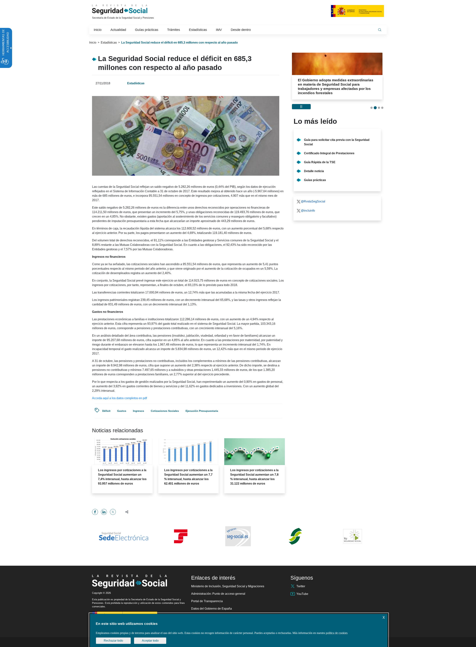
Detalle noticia (314, 166)
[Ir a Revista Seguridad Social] (126, 9)
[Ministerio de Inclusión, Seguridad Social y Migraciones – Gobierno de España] (357, 10)
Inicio (92, 42)
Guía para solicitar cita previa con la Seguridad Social (336, 137)
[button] (125, 512)
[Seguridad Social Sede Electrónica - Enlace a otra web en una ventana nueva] (123, 536)
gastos (121, 410)
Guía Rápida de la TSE (319, 157)
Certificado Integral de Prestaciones (329, 148)
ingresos (138, 410)
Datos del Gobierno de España (211, 608)
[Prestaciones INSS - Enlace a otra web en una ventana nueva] (295, 536)
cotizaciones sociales (165, 410)
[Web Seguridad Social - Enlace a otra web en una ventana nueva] (238, 536)
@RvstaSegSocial (313, 197)
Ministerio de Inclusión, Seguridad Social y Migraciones (227, 586)
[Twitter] (113, 512)
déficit (106, 410)
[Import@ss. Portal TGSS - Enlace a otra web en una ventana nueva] (180, 536)
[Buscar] (379, 30)
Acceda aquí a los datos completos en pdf (119, 398)
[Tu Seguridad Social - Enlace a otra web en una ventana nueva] (352, 536)
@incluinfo (308, 206)
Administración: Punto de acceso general (218, 593)
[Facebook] (95, 512)
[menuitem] (97, 29)
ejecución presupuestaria (202, 410)
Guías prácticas (315, 175)
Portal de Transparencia (207, 601)
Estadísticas (109, 42)
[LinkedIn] (104, 512)
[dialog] (238, 630)
